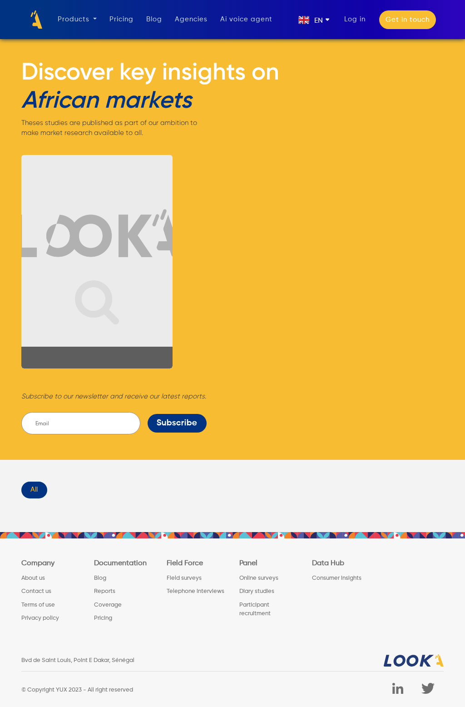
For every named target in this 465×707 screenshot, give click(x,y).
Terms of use (38, 605)
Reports (104, 591)
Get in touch (408, 19)
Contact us (36, 591)
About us (33, 578)
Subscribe (177, 423)
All (34, 489)
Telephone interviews (195, 591)
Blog (154, 19)
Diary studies (256, 591)
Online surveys (258, 578)
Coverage (108, 605)
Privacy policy (40, 618)
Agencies (191, 19)
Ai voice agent (246, 19)
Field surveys (184, 578)
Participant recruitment (255, 609)
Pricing (121, 19)
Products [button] (75, 19)
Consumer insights (336, 578)
